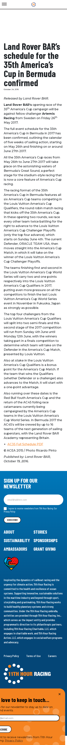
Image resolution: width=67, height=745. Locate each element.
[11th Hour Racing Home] (33, 674)
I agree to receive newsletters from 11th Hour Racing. (30, 510)
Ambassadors (15, 549)
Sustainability (17, 540)
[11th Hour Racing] (33, 4)
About (9, 532)
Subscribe (12, 519)
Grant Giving (45, 549)
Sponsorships (46, 540)
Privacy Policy (11, 656)
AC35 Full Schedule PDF (25, 444)
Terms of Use (33, 656)
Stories (40, 532)
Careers (52, 656)
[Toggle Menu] (4, 4)
